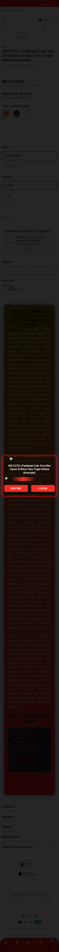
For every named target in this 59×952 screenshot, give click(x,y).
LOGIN (43, 488)
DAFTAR (16, 488)
